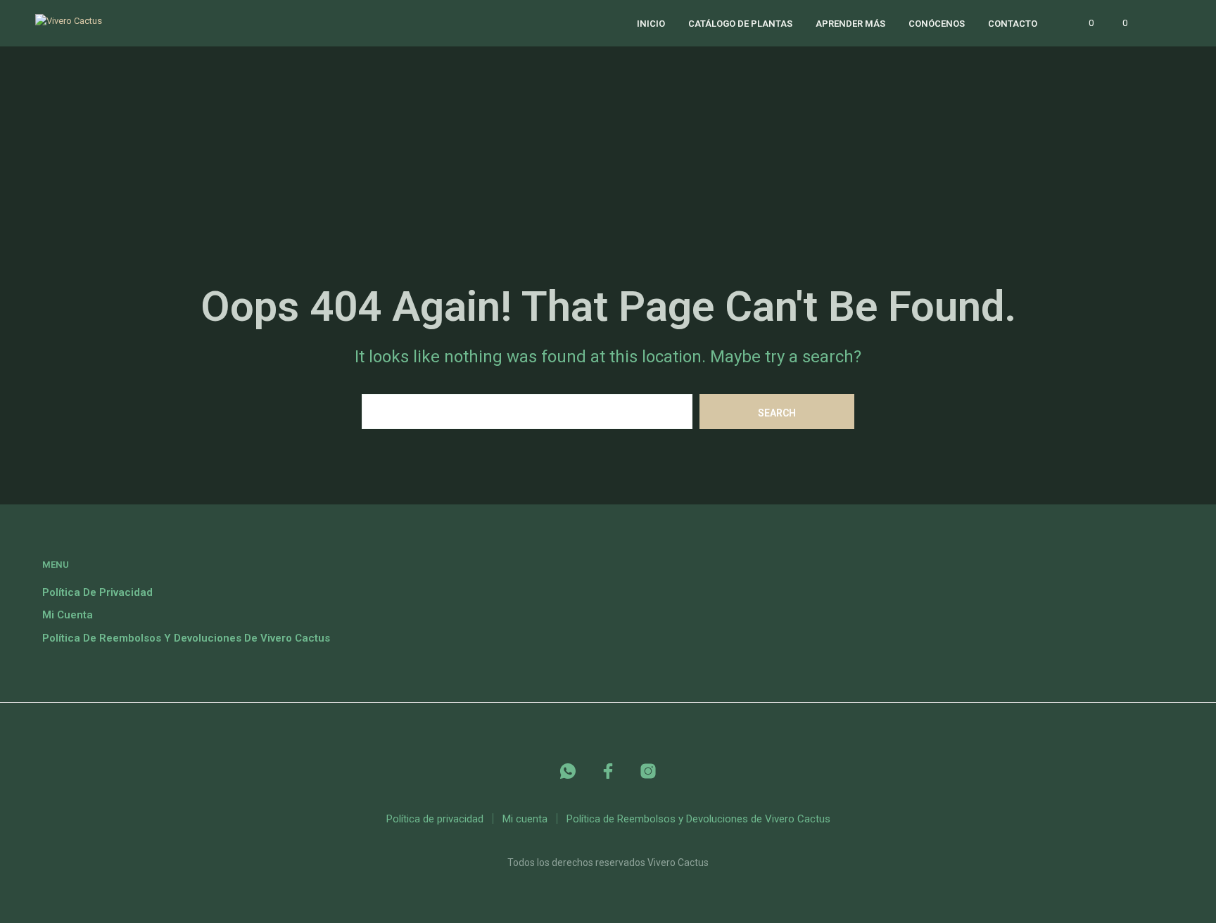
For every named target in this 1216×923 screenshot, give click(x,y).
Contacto (1012, 23)
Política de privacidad (97, 592)
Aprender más (850, 23)
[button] (1083, 23)
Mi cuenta (67, 615)
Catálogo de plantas (740, 23)
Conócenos (936, 23)
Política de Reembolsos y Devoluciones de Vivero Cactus (186, 638)
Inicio (651, 23)
